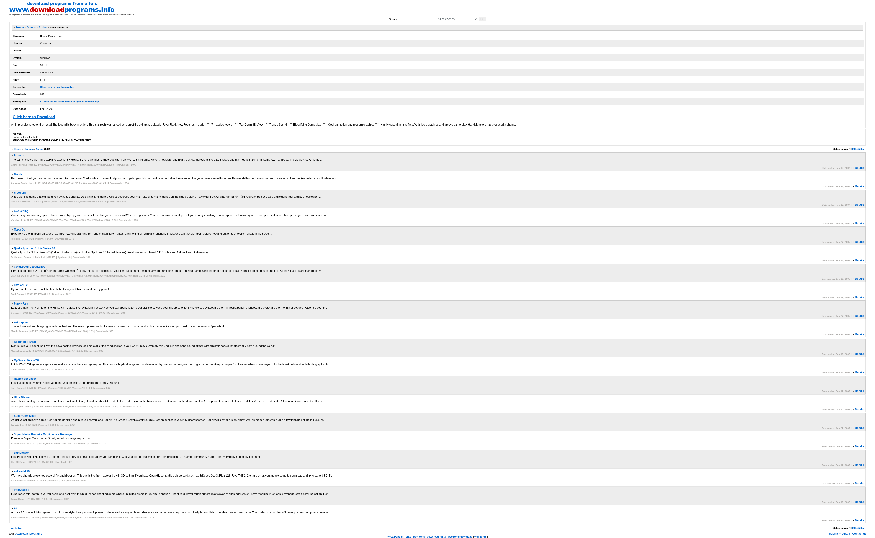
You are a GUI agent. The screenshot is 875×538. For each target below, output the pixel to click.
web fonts (480, 536)
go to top (16, 528)
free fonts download (460, 536)
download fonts (436, 536)
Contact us (859, 533)
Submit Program (839, 533)
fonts (408, 536)
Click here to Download (34, 117)
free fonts (419, 536)
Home (20, 27)
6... (862, 149)
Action (43, 27)
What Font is (395, 536)
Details (859, 168)
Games (31, 27)
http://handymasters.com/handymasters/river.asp (69, 101)
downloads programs (28, 533)
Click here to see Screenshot (57, 87)
